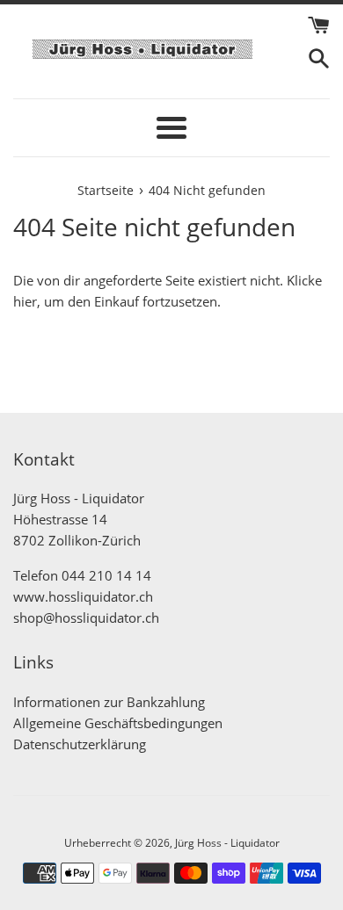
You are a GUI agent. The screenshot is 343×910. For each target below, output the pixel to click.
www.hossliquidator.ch (83, 596)
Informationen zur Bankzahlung (109, 702)
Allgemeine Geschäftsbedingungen (118, 723)
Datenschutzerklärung (79, 744)
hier (25, 301)
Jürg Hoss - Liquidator (227, 842)
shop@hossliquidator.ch (86, 617)
